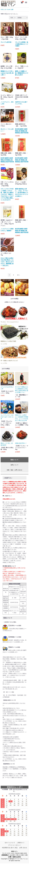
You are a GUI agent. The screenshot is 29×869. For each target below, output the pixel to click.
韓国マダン (14, 851)
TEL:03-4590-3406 (8, 853)
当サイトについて (10, 842)
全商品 (2, 9)
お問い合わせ (23, 847)
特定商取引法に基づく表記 (10, 847)
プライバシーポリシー (14, 845)
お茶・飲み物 (7, 9)
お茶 (12, 9)
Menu (26, 1)
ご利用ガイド (20, 842)
